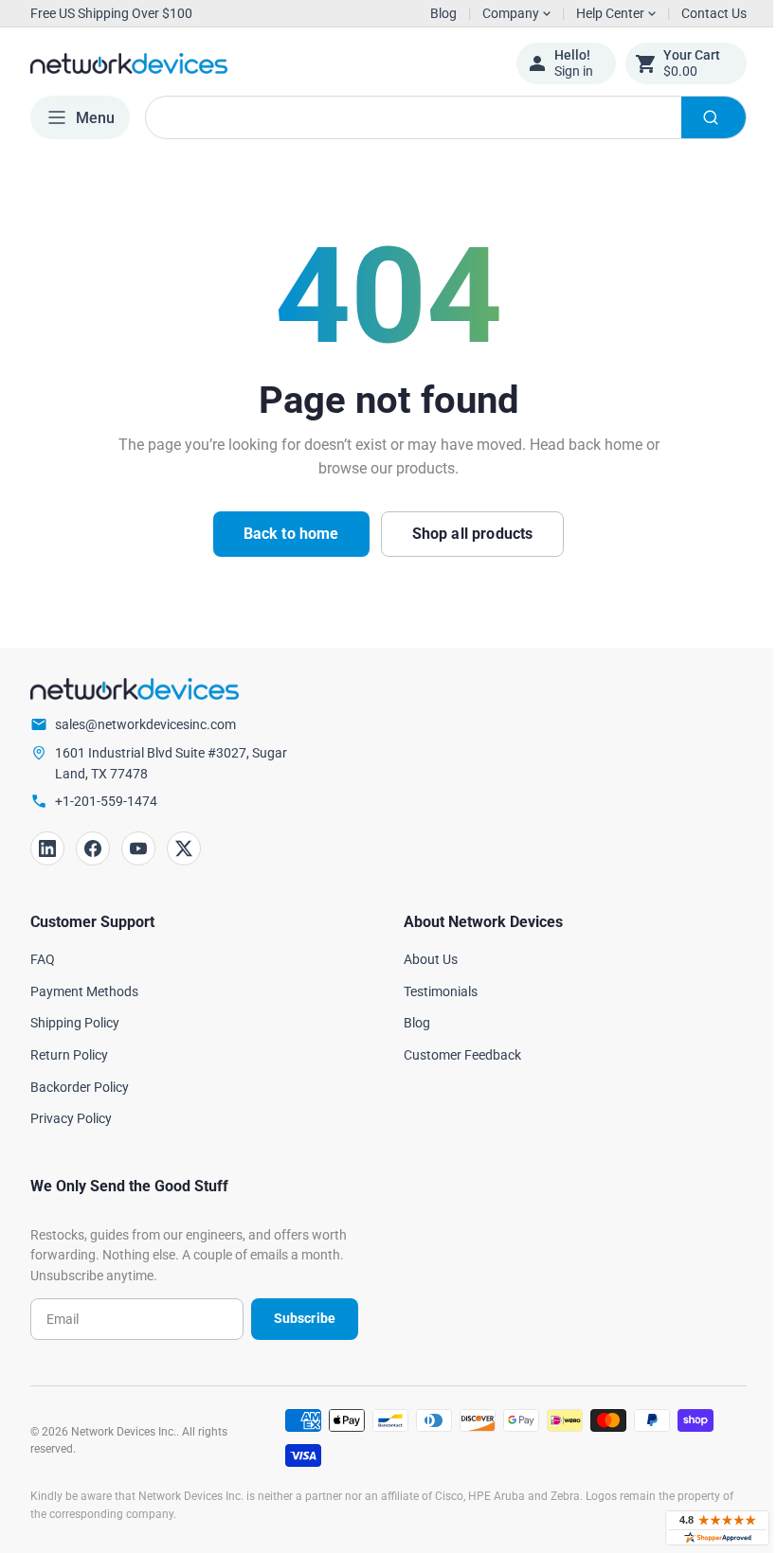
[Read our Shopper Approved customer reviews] (703, 1527)
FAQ (42, 959)
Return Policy (69, 1054)
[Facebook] (93, 848)
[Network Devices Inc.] (258, 63)
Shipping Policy (74, 1022)
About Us (424, 959)
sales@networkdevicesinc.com (145, 724)
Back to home (284, 534)
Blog (443, 13)
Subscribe (297, 1318)
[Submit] (699, 117)
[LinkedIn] (47, 848)
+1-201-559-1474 (106, 801)
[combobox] (439, 117)
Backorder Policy (79, 1087)
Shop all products (465, 534)
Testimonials (434, 991)
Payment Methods (84, 991)
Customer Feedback (456, 1054)
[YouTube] (138, 848)
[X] (184, 848)
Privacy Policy (71, 1118)
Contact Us (699, 13)
